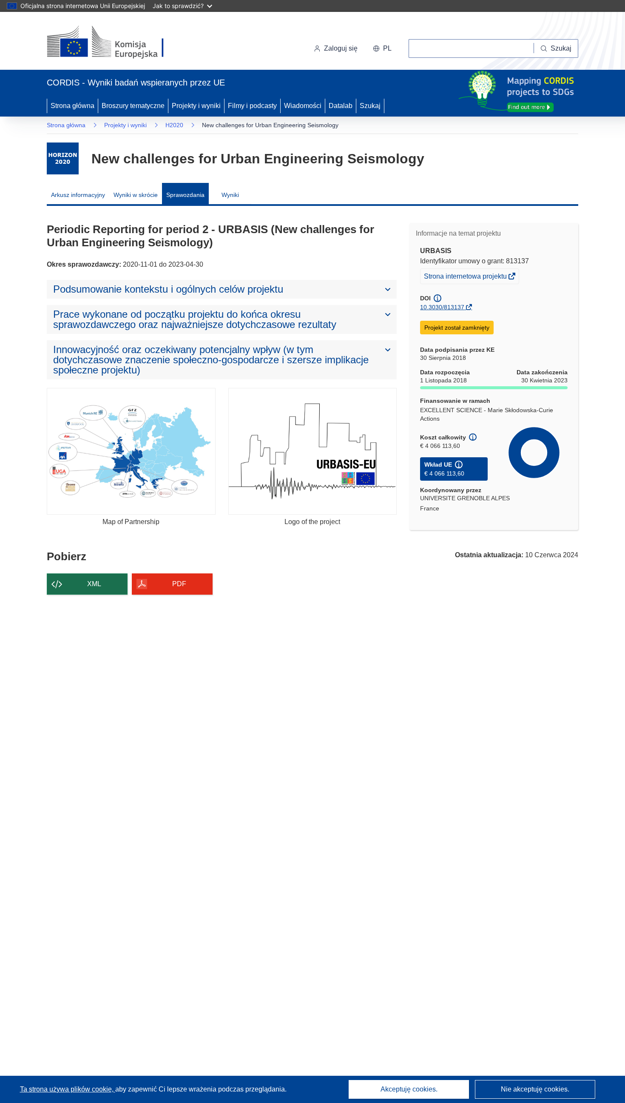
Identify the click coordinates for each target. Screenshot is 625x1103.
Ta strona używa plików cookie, (67, 1089)
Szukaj (370, 105)
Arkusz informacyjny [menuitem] (78, 194)
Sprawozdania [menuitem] (185, 194)
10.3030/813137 (442, 307)
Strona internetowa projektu (466, 278)
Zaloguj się (341, 48)
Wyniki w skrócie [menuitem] (136, 194)
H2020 (174, 125)
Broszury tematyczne (133, 105)
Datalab (340, 105)
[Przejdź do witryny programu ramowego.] (63, 158)
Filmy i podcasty (252, 105)
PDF (179, 583)
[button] (382, 48)
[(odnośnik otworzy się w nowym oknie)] (115, 43)
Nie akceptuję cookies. (535, 1089)
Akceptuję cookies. (409, 1089)
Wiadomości (302, 105)
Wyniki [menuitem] (230, 194)
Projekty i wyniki (196, 105)
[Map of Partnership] (131, 451)
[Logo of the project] (312, 451)
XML (94, 583)
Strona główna (72, 105)
